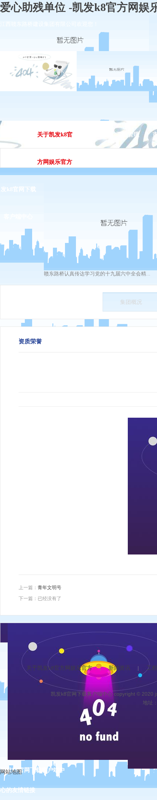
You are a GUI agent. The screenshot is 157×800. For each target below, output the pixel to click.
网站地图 (11, 772)
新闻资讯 (91, 134)
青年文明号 (49, 587)
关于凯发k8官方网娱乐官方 (59, 668)
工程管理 (127, 134)
